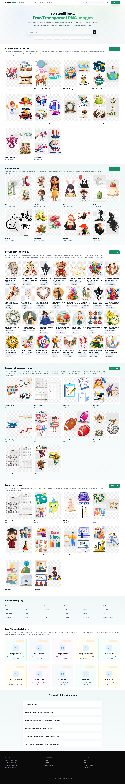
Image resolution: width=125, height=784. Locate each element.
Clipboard (66, 405)
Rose (6, 621)
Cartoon (36, 204)
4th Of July (37, 440)
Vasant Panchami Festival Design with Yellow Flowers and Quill (111, 329)
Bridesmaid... (9, 282)
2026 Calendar (9, 474)
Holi (68, 305)
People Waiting (60, 333)
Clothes (105, 605)
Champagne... (27, 284)
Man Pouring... (56, 308)
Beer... (84, 308)
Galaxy (85, 609)
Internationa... (56, 305)
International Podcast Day (42, 123)
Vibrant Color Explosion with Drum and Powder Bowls (112, 304)
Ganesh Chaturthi (10, 157)
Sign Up (47, 762)
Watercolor (37, 238)
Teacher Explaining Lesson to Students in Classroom (28, 329)
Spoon (46, 621)
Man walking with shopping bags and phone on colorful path (111, 352)
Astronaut (47, 605)
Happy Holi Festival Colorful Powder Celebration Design (41, 352)
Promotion (86, 617)
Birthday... (9, 305)
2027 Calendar (38, 405)
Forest (66, 609)
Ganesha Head (98, 308)
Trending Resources (11, 760)
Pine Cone (87, 38)
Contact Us (87, 767)
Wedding (66, 521)
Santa (26, 621)
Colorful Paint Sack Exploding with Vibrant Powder (93, 280)
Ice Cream (66, 613)
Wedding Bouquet (11, 284)
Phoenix (27, 617)
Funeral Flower (10, 330)
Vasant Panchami (76, 282)
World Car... (59, 330)
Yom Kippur (8, 89)
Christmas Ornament (98, 440)
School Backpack (76, 38)
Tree (104, 621)
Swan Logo (74, 284)
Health (26, 613)
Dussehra (91, 330)
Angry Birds (91, 333)
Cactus (85, 605)
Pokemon (66, 617)
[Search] (102, 2)
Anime (65, 204)
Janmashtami (67, 123)
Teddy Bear (57, 284)
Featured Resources (11, 765)
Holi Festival (74, 305)
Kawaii (94, 204)
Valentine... (57, 282)
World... (25, 330)
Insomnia (42, 330)
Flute (27, 354)
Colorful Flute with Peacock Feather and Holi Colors (27, 352)
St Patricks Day (94, 354)
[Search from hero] (94, 32)
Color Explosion (110, 308)
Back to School (32, 2)
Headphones (8, 613)
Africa (36, 474)
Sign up (115, 2)
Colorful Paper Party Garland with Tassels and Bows (69, 352)
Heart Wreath (41, 308)
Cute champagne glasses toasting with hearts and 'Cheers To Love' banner (29, 280)
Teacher (41, 2)
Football (49, 2)
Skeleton (65, 38)
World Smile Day (68, 89)
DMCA (85, 762)
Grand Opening (9, 440)
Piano (45, 617)
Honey (46, 613)
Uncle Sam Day (38, 157)
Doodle (65, 238)
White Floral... (10, 333)
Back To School (39, 38)
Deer (26, 609)
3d (6, 204)
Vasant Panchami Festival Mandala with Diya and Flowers (11, 352)
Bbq (65, 605)
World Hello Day (9, 405)
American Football (68, 440)
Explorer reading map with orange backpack (56, 352)
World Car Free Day (98, 89)
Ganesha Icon (44, 284)
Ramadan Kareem (108, 617)
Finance (46, 609)
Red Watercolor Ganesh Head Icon (82, 352)
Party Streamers (26, 308)
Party (94, 521)
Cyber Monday (110, 354)
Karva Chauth (109, 282)
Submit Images (49, 765)
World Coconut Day (98, 123)
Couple (7, 609)
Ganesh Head (82, 356)
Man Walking (109, 356)
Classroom (37, 589)
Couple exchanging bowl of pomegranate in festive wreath (112, 280)
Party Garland (67, 356)
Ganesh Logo (44, 282)
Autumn (57, 38)
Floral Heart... (40, 305)
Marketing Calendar (10, 767)
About (85, 760)
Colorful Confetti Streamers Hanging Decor (26, 304)
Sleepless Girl (43, 333)
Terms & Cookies (88, 765)
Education (8, 589)
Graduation (8, 555)
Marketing (95, 555)
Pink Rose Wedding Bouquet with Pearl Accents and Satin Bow (12, 280)
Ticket (85, 621)
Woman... (75, 333)
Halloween (22, 2)
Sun (65, 621)
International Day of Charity (42, 89)
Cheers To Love (27, 282)
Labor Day (95, 405)
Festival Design (109, 333)
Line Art (7, 238)
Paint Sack (91, 284)
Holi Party (109, 305)
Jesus (85, 613)
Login (46, 760)
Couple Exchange (110, 284)
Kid (104, 613)
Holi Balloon (91, 282)
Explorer (54, 356)
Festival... (8, 356)
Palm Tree (8, 617)
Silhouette (95, 238)
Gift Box (105, 609)
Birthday (36, 521)
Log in (108, 2)
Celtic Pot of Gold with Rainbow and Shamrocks (95, 352)
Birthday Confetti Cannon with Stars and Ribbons (11, 304)
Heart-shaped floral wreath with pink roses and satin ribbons (42, 304)
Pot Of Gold (93, 356)
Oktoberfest (9, 123)
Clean (10, 2)
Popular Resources (10, 762)
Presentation (67, 555)
